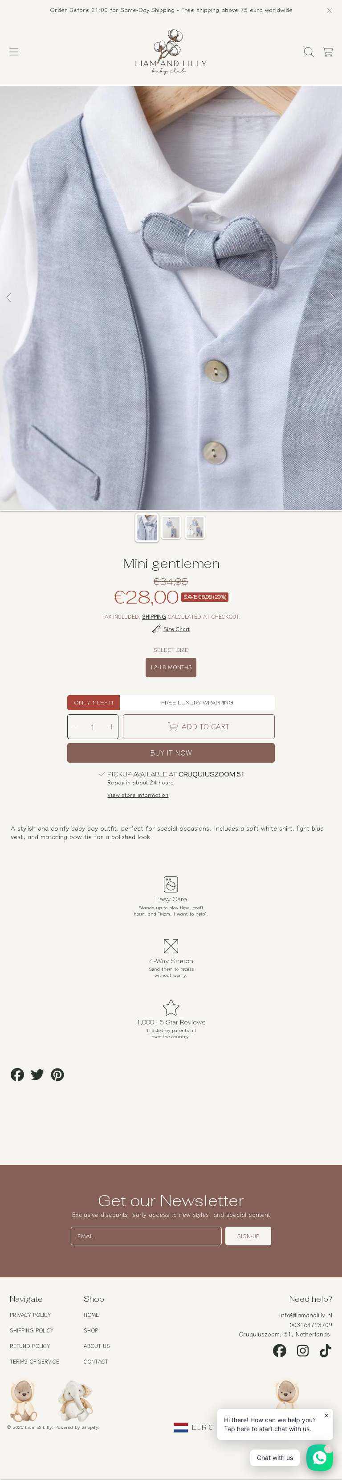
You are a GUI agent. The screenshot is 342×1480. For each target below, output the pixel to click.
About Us (97, 1345)
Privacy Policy (30, 1314)
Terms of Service (34, 1361)
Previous (9, 297)
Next (332, 297)
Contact (96, 1361)
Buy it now (171, 752)
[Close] (329, 10)
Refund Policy (30, 1345)
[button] (14, 52)
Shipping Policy (31, 1330)
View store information (137, 794)
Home (91, 1314)
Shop (91, 1330)
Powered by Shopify (76, 1426)
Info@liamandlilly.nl (305, 1314)
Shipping (154, 616)
